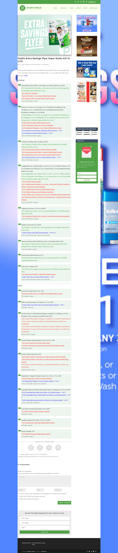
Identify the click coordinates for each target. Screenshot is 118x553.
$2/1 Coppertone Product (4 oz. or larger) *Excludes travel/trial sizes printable (45, 216)
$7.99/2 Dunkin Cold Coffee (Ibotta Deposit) (35, 232)
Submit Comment (64, 502)
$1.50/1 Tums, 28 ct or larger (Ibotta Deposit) (35, 277)
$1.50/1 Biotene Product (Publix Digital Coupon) (36, 123)
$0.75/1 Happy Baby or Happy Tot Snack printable (37, 378)
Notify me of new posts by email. (29, 499)
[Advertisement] (87, 114)
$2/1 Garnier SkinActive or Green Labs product (36, 343)
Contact (78, 8)
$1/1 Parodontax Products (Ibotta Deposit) (34, 133)
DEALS (55, 8)
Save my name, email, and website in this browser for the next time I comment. (43, 493)
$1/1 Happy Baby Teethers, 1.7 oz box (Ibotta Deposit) (38, 381)
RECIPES (85, 8)
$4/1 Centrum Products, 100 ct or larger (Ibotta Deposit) (39, 157)
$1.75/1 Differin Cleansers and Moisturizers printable (37, 192)
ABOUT (72, 8)
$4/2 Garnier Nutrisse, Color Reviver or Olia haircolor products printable (43, 357)
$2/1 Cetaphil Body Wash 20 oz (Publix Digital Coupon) (38, 189)
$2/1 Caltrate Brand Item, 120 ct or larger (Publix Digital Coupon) (41, 155)
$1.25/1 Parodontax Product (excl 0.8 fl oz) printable (37, 125)
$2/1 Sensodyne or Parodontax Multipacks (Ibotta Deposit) (39, 130)
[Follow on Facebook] (40, 448)
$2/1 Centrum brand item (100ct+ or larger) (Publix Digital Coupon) (42, 152)
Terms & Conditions (36, 543)
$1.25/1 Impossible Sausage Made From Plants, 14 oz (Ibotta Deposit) (42, 400)
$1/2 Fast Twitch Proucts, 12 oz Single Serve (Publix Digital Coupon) (42, 293)
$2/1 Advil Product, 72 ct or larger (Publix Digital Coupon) (39, 96)
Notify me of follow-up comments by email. (32, 496)
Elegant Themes (31, 551)
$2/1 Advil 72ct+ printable (29, 93)
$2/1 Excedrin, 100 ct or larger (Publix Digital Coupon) (38, 98)
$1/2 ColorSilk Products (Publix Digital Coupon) (36, 434)
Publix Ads (64, 8)
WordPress (43, 551)
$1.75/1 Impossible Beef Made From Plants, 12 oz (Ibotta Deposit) (41, 392)
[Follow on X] (49, 448)
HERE (26, 75)
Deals (27, 64)
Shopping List (93, 8)
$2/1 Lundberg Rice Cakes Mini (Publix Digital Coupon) (38, 422)
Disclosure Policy (26, 543)
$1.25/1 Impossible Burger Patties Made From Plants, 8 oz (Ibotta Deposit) (44, 395)
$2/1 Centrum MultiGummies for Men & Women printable (39, 149)
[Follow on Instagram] (31, 448)
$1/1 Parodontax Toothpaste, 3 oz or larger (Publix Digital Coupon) (42, 128)
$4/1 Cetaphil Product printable (31, 181)
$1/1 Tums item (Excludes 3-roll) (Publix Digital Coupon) (39, 274)
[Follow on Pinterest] (58, 448)
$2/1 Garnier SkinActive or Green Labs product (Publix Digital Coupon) (43, 345)
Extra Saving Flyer (35, 64)
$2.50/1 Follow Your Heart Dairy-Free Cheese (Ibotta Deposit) (40, 305)
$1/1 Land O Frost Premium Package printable (36, 411)
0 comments (45, 64)
